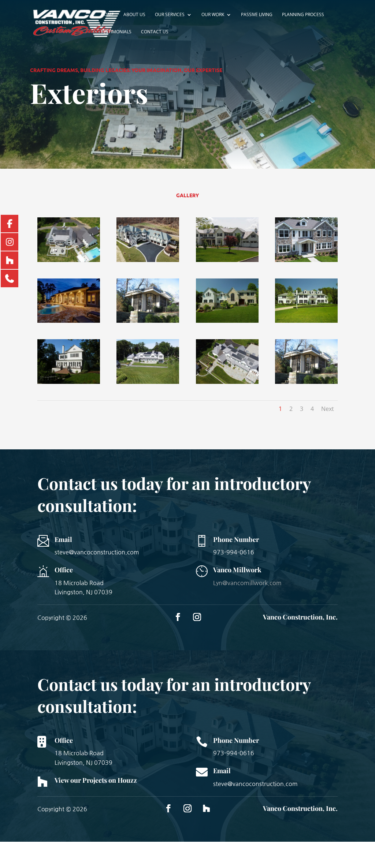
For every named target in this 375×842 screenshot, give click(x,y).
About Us (134, 15)
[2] (306, 381)
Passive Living (256, 15)
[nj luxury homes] (68, 381)
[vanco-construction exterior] (227, 381)
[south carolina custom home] (68, 320)
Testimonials (116, 32)
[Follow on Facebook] (178, 617)
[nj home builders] (306, 320)
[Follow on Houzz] (206, 808)
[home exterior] (68, 260)
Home (107, 15)
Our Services (170, 15)
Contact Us (154, 32)
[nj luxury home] (147, 260)
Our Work (212, 15)
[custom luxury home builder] (227, 320)
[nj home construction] (306, 260)
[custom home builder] (147, 320)
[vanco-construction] (147, 381)
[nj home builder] (227, 260)
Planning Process (303, 15)
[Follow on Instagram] (197, 617)
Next (327, 409)
